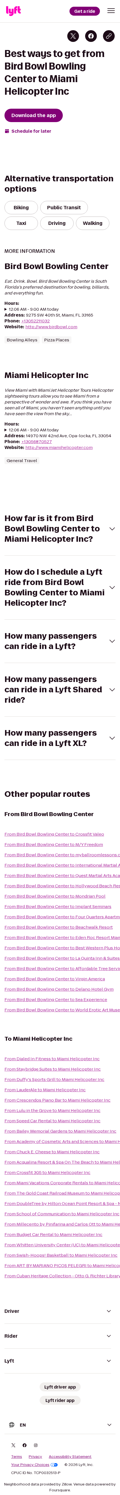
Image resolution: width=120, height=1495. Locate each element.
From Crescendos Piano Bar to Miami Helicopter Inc (57, 1100)
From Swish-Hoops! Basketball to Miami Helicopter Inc (60, 1255)
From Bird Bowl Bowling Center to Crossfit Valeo (54, 834)
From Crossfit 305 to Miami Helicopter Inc (47, 1172)
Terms (16, 1456)
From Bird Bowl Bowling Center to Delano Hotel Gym (59, 989)
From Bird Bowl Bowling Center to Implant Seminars (57, 906)
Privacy (35, 1456)
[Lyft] (13, 11)
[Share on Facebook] (91, 36)
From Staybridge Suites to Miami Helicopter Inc (52, 1069)
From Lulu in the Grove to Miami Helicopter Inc (52, 1110)
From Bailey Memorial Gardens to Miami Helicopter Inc (60, 1131)
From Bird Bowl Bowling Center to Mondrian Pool (54, 896)
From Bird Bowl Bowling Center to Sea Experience (55, 999)
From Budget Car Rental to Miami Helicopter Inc (53, 1234)
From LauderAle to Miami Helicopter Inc (45, 1090)
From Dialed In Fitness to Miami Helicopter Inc (52, 1059)
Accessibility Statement (70, 1456)
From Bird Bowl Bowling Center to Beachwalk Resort (58, 927)
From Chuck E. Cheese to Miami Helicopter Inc (52, 1152)
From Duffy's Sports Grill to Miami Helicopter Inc (54, 1079)
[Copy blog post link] (109, 36)
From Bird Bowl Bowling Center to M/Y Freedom (53, 844)
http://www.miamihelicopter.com (59, 447)
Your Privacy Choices (30, 1464)
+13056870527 (36, 442)
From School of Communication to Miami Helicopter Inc (61, 1214)
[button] (111, 10)
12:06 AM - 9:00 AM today (34, 309)
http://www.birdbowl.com (51, 327)
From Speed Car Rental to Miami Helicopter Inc (52, 1121)
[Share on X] (73, 36)
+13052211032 (35, 321)
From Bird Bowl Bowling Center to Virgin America (54, 979)
